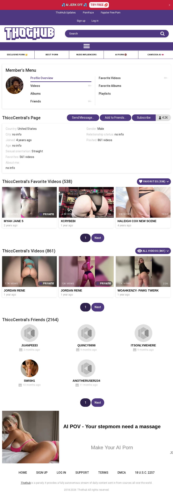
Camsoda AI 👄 (155, 54)
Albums (35, 93)
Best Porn (52, 54)
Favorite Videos (133, 78)
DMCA (122, 472)
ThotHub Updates (65, 12)
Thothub (82, 489)
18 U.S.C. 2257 (144, 472)
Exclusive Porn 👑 (17, 54)
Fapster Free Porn (110, 12)
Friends (60, 101)
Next (98, 238)
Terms (103, 472)
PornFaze (88, 12)
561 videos (27, 157)
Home (23, 472)
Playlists (105, 93)
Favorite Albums (110, 85)
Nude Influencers (86, 54)
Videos (60, 85)
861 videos (105, 140)
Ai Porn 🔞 (121, 54)
